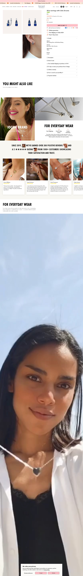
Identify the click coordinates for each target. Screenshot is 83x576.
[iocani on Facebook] (61, 7)
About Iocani (51, 60)
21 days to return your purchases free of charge (59, 66)
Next (81, 177)
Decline (53, 573)
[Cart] (79, 7)
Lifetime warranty (52, 69)
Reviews (57, 6)
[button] (4, 6)
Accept (41, 573)
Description (50, 57)
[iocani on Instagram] (63, 7)
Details (49, 38)
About (54, 6)
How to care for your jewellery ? (55, 72)
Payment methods (52, 75)
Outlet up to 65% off (41, 1)
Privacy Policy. (47, 569)
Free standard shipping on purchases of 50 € (58, 63)
